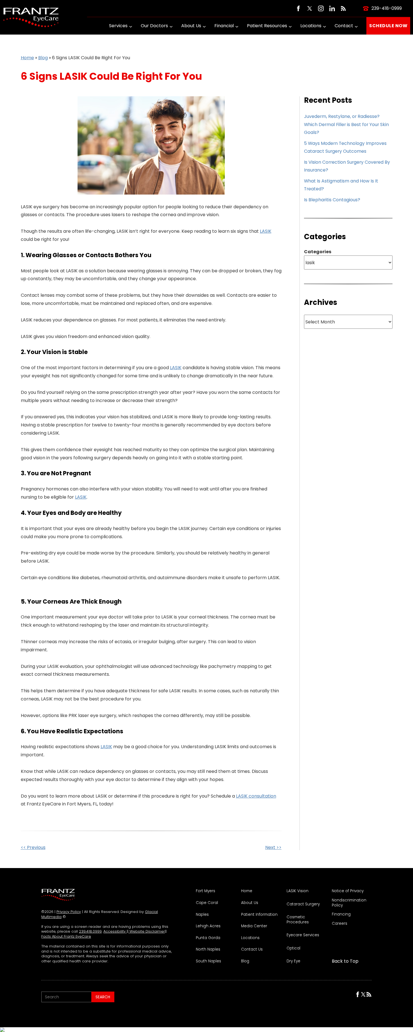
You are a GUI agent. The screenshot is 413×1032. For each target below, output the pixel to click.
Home (27, 57)
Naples (202, 914)
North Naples (208, 949)
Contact (344, 25)
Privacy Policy (68, 911)
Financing (341, 914)
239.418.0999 (90, 931)
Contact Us (252, 949)
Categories (317, 251)
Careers (339, 923)
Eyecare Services (303, 935)
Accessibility (115, 931)
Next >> (273, 847)
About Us (191, 25)
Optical (293, 948)
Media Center (254, 926)
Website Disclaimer (146, 931)
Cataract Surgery (303, 904)
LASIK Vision (297, 891)
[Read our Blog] (343, 8)
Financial (224, 25)
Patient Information (259, 914)
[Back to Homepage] (58, 895)
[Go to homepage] (31, 17)
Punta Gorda (208, 937)
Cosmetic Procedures (298, 919)
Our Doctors (154, 25)
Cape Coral (207, 902)
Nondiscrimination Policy (349, 903)
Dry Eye (293, 961)
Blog (43, 57)
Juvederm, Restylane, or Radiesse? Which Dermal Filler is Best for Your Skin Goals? (346, 124)
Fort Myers (205, 891)
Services (118, 25)
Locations (310, 25)
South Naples (208, 961)
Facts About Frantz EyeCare (66, 936)
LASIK (265, 231)
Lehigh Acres (208, 926)
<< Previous (33, 847)
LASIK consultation (256, 796)
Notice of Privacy (348, 891)
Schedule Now (388, 25)
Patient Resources (267, 25)
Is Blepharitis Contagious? (332, 200)
